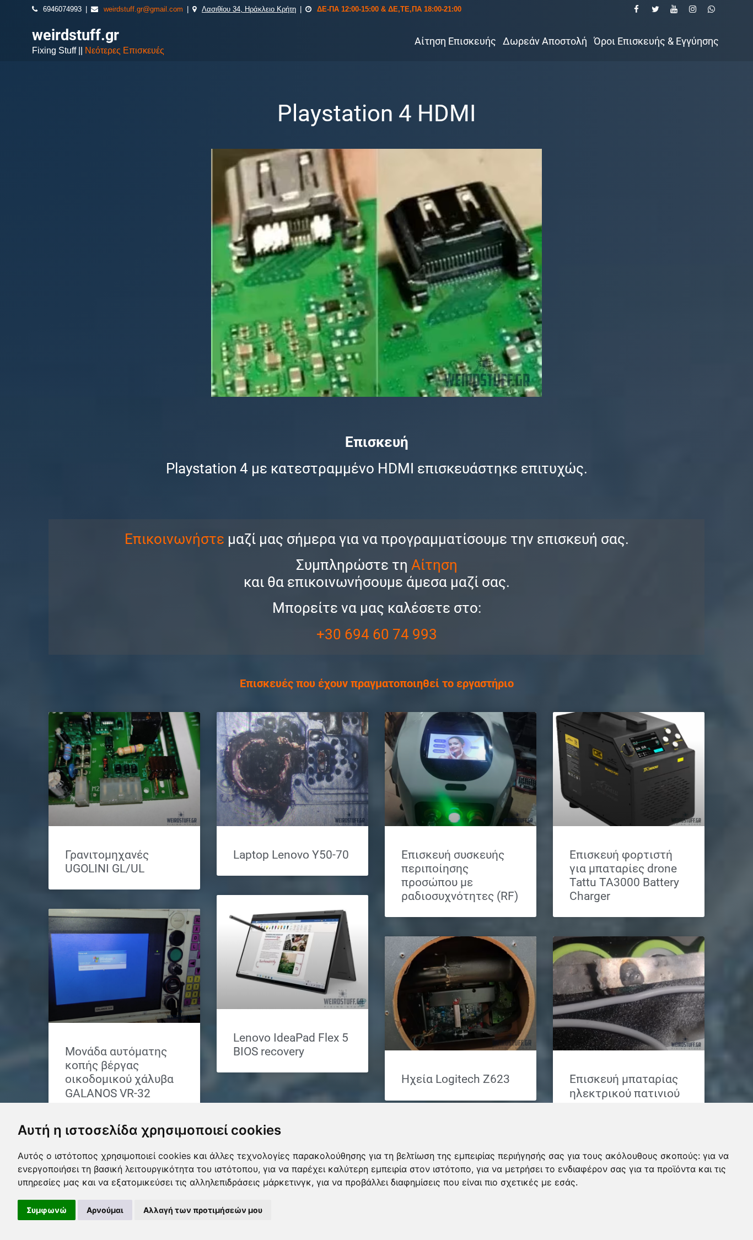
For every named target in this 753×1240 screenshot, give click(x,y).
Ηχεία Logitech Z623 (455, 1079)
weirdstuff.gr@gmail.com (143, 9)
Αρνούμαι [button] (105, 1210)
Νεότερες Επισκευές (124, 50)
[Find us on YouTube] (674, 9)
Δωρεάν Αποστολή (545, 41)
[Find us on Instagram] (693, 9)
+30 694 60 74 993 (376, 634)
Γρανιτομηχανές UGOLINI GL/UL (107, 861)
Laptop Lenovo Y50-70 (291, 854)
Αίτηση (434, 565)
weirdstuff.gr (75, 35)
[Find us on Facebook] (636, 9)
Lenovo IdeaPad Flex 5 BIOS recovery (290, 1044)
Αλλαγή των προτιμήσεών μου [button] (202, 1210)
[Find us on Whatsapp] (711, 9)
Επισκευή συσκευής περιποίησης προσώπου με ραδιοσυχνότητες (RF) (459, 875)
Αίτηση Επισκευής (455, 41)
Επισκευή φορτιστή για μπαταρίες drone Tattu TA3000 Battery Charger (624, 875)
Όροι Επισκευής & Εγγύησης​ (656, 41)
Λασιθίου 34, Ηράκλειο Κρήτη (249, 9)
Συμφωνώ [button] (46, 1210)
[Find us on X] (655, 9)
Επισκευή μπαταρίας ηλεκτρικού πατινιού (624, 1085)
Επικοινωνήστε (174, 539)
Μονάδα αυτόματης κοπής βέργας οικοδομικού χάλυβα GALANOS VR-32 (119, 1072)
